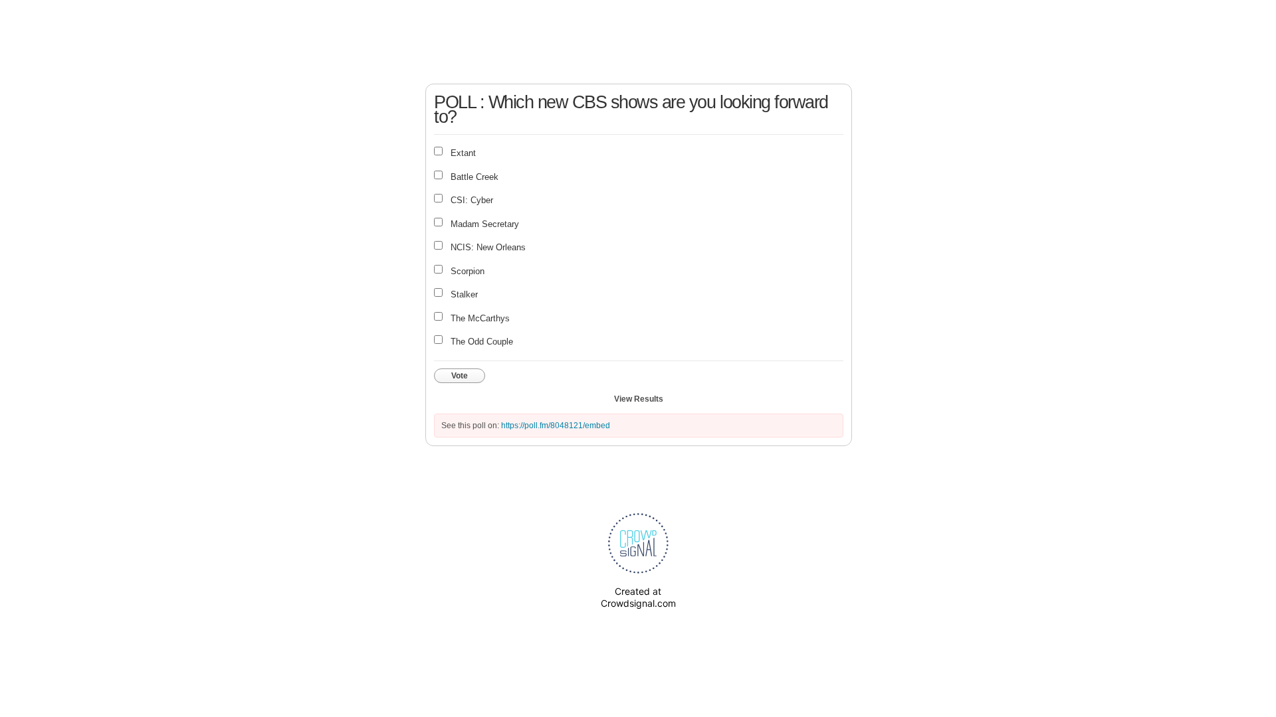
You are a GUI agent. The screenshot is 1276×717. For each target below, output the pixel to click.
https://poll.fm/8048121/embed (555, 425)
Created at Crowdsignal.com (638, 597)
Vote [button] (459, 375)
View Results (638, 399)
